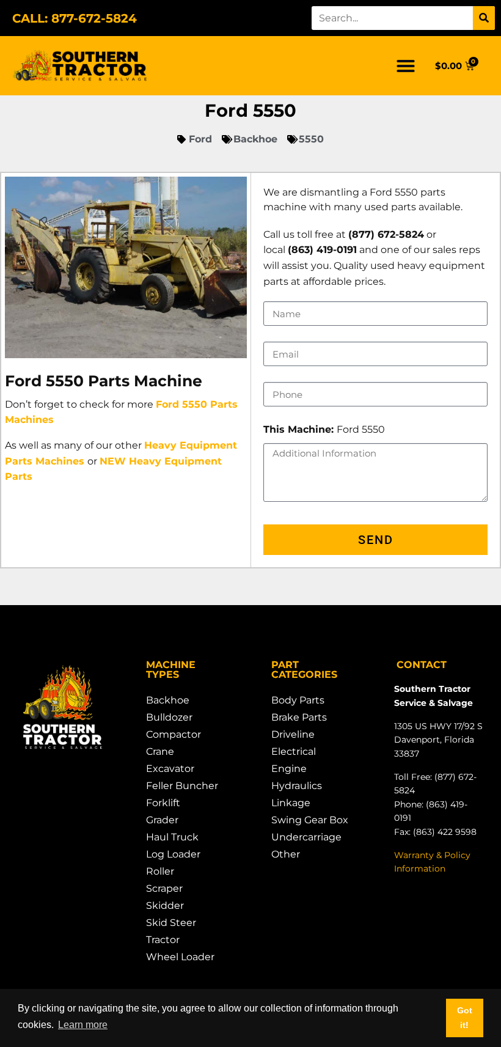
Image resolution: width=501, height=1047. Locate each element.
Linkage (290, 803)
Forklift (163, 803)
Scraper (164, 888)
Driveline (293, 734)
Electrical (293, 751)
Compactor (173, 734)
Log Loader (173, 854)
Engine (289, 768)
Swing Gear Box (309, 820)
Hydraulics (296, 786)
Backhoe (167, 700)
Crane (160, 751)
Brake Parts (299, 717)
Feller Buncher (182, 786)
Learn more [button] (83, 1024)
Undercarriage (306, 837)
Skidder (165, 905)
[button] (405, 66)
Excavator (170, 768)
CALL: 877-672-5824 (74, 18)
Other (285, 854)
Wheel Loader (180, 957)
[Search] (484, 18)
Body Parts (297, 700)
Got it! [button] (464, 1017)
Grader (162, 820)
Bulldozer (169, 717)
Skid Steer (171, 922)
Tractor (163, 940)
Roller (160, 871)
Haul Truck (172, 837)
